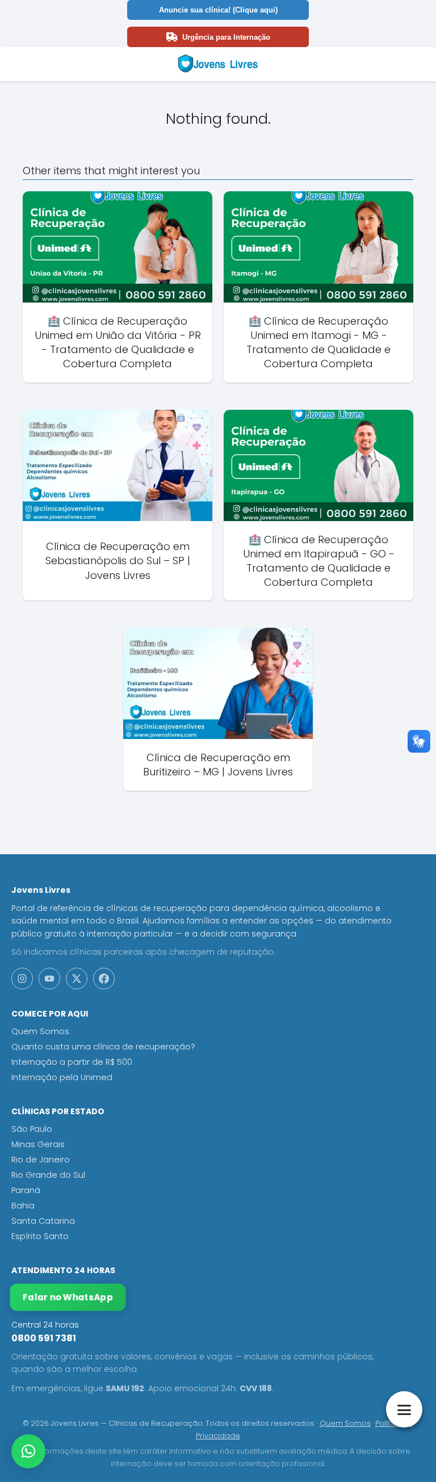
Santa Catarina (43, 1221)
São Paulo (31, 1129)
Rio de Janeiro (40, 1159)
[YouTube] (49, 978)
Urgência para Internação (226, 37)
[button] (28, 1451)
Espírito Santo (40, 1236)
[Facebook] (104, 978)
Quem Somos (40, 1031)
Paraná (25, 1190)
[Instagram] (22, 978)
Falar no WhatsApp (67, 1297)
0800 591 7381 (43, 1338)
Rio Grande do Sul (48, 1175)
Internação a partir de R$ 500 (71, 1062)
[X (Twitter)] (76, 978)
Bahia (23, 1205)
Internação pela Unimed (61, 1077)
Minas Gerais (38, 1144)
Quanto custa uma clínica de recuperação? (103, 1046)
